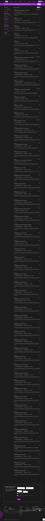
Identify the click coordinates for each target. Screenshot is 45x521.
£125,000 (6, 32)
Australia (7, 25)
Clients (25, 1)
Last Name (27, 486)
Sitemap (18, 519)
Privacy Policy (27, 509)
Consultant (7, 18)
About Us (15, 1)
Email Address (18, 489)
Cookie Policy (29, 495)
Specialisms (34, 1)
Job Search (11, 1)
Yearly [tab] (8, 30)
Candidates (29, 1)
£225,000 (6, 33)
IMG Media (20, 1)
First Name (18, 486)
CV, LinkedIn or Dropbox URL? (24, 490)
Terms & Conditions (15, 519)
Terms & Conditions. (22, 496)
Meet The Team (21, 510)
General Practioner (8, 14)
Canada (7, 26)
